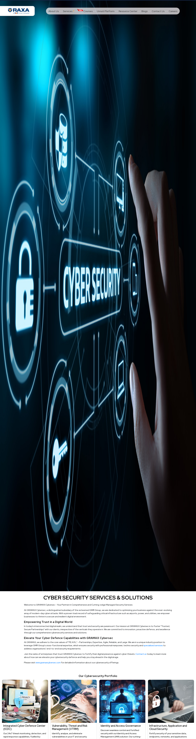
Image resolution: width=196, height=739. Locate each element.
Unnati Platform (106, 11)
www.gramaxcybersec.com (48, 662)
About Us (53, 11)
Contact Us (158, 11)
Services (67, 11)
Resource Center (128, 11)
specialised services (153, 645)
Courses (88, 11)
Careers (173, 11)
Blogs (144, 11)
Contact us (141, 654)
